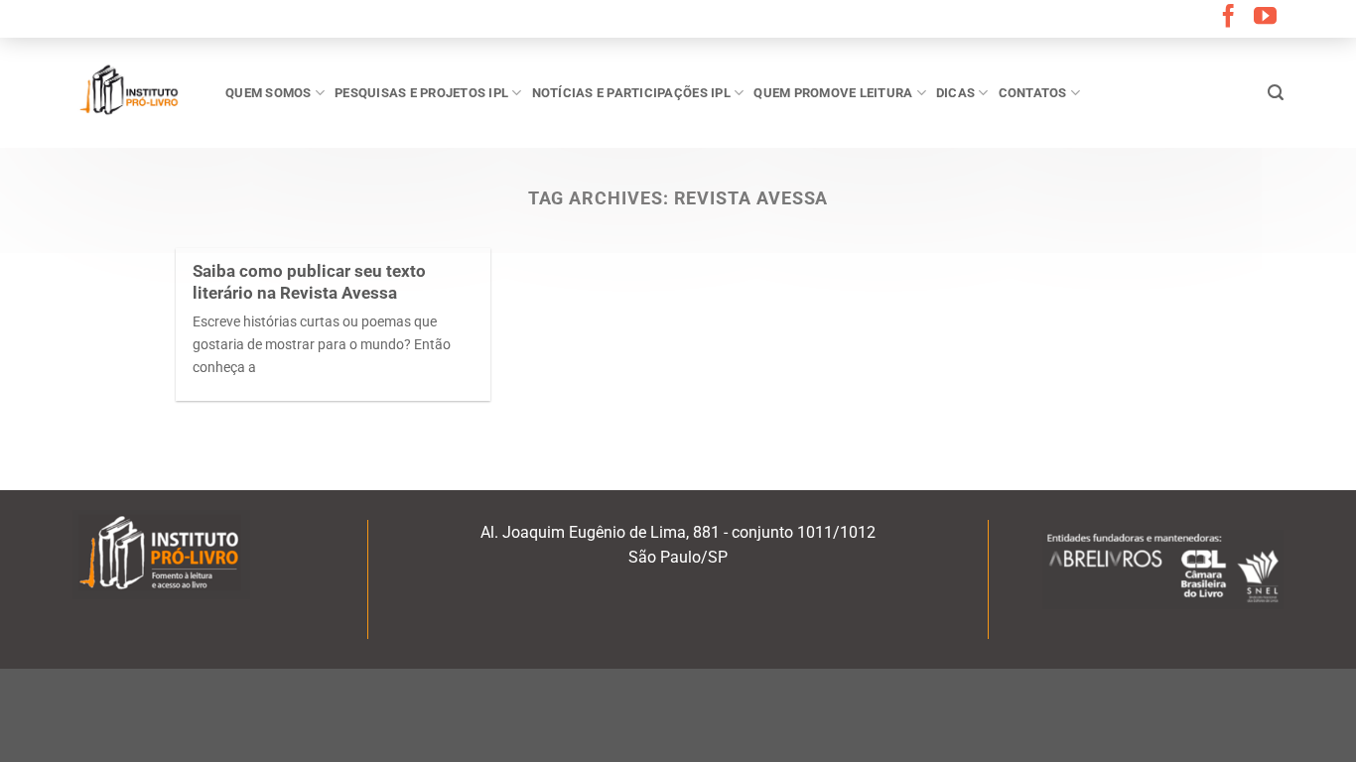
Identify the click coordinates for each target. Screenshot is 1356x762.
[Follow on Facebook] (1228, 18)
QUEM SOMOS (268, 92)
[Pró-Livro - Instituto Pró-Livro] (134, 92)
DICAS (955, 92)
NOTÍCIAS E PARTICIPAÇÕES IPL (631, 92)
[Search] (1276, 92)
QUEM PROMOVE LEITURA (832, 92)
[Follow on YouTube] (1265, 18)
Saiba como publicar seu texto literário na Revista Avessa (309, 282)
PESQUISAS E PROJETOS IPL (421, 92)
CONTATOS (1033, 92)
